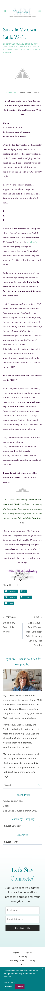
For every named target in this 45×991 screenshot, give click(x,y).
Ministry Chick (17, 960)
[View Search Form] (5, 11)
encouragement (20, 44)
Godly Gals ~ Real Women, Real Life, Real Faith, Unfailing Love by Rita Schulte (34, 631)
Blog (32, 960)
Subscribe (22, 928)
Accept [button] (19, 987)
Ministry (18, 50)
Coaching (22, 956)
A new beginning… (13, 800)
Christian (7, 44)
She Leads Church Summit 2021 (20, 810)
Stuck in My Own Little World (9, 624)
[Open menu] (39, 11)
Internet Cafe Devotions (30, 518)
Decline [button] (8, 987)
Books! (6, 805)
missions (27, 50)
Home (16, 952)
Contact (22, 964)
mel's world (25, 47)
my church (31, 242)
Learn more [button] (9, 982)
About (28, 952)
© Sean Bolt (11, 92)
